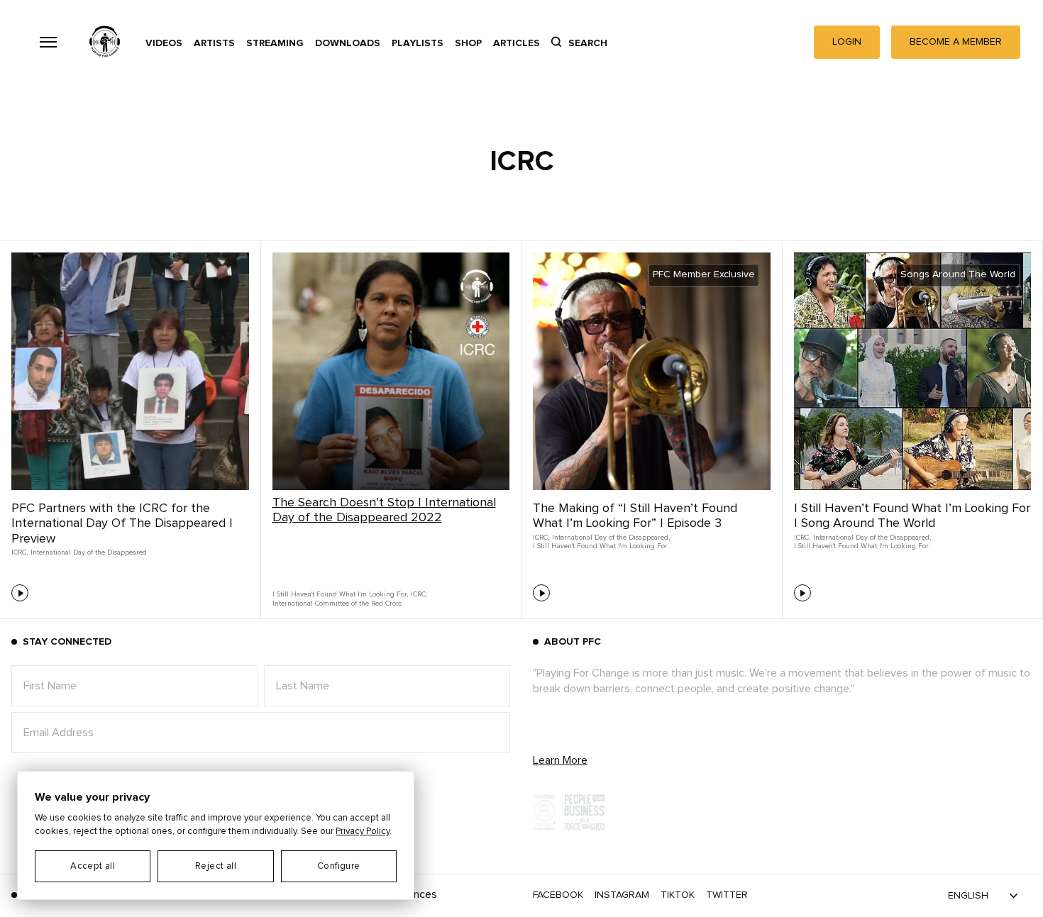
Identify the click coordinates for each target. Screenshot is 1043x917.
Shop (468, 43)
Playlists (417, 43)
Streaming (275, 43)
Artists (214, 43)
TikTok (678, 895)
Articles (516, 43)
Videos (163, 43)
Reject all (215, 866)
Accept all (92, 866)
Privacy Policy (363, 831)
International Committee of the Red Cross (337, 603)
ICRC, (19, 552)
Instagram (622, 895)
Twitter (727, 895)
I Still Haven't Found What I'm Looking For (600, 546)
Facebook (558, 895)
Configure (338, 866)
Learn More (560, 760)
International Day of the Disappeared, (611, 537)
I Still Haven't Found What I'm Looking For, (340, 594)
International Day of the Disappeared (89, 552)
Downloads (347, 43)
